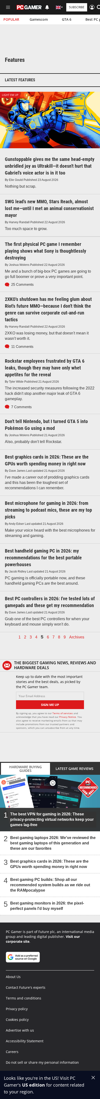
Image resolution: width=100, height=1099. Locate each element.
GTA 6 (66, 19)
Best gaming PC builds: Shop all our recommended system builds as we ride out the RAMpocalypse (50, 884)
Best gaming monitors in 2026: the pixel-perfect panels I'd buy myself (47, 906)
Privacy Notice (67, 717)
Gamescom (39, 19)
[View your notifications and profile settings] (47, 7)
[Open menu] (8, 7)
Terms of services (63, 713)
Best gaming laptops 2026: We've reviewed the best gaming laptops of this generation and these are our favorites (53, 843)
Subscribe (76, 7)
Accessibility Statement (24, 1041)
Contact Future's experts (25, 987)
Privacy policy (17, 1009)
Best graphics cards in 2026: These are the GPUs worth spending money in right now (49, 864)
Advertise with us (20, 1030)
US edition (33, 1085)
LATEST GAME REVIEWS (74, 768)
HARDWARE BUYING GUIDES (25, 769)
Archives (76, 637)
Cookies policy (17, 1019)
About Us (13, 976)
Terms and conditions (23, 998)
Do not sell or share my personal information (42, 1062)
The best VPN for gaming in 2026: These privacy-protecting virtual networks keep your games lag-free (52, 819)
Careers (12, 1051)
